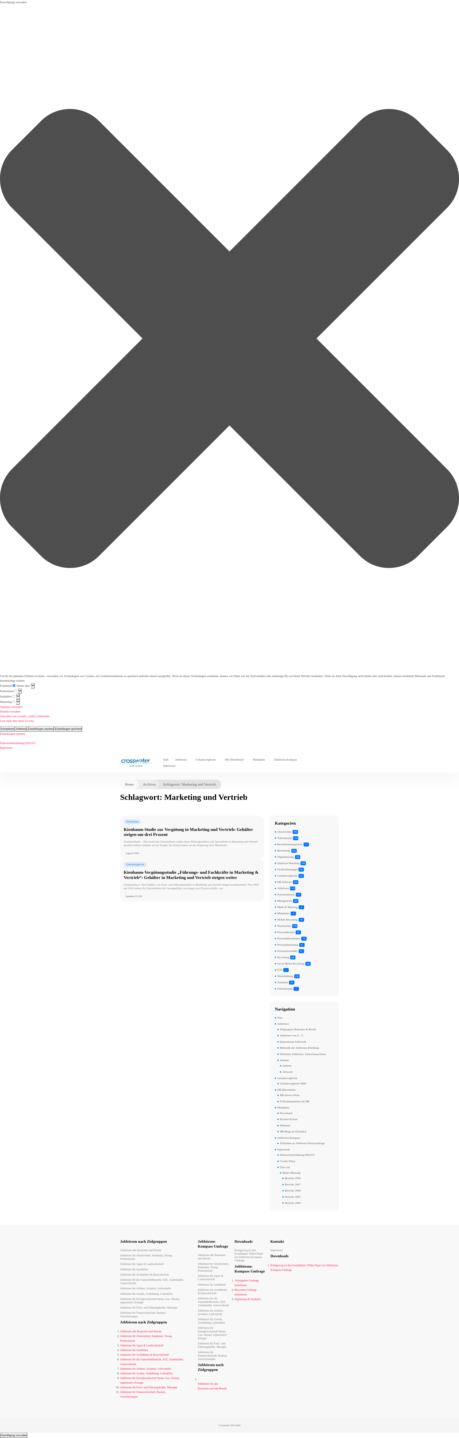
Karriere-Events (288, 1119)
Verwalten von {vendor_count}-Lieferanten (24, 716)
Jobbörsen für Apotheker (134, 1269)
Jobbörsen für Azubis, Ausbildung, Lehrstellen (146, 1293)
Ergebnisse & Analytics (248, 1299)
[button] (229, 339)
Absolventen (284, 831)
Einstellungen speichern (68, 728)
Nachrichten (132, 821)
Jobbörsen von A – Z (291, 1035)
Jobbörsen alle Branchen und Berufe (140, 1250)
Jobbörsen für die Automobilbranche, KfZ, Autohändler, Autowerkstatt (152, 1281)
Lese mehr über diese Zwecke (17, 720)
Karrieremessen (286, 894)
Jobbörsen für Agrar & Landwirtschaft (141, 1264)
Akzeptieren (7, 728)
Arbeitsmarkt (284, 838)
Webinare (285, 1125)
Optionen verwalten (11, 706)
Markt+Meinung (291, 1172)
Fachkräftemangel (287, 869)
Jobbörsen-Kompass (285, 759)
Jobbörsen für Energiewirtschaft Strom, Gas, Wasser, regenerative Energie (150, 1300)
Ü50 (279, 969)
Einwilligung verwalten (13, 1435)
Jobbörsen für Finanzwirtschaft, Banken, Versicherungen (143, 1314)
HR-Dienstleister (234, 759)
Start (165, 759)
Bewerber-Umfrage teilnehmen (246, 1292)
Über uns (285, 1167)
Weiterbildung (285, 976)
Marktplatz (259, 759)
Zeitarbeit (282, 982)
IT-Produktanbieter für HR (294, 1101)
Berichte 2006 (293, 1190)
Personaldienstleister (288, 938)
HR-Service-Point (289, 1095)
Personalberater (286, 932)
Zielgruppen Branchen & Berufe (298, 1029)
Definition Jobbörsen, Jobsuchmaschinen (303, 1054)
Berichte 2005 (293, 1196)
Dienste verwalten (10, 711)
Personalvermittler (287, 951)
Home (129, 784)
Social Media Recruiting (290, 963)
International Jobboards (293, 1041)
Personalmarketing (287, 944)
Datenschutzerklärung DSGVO (18, 743)
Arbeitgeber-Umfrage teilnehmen (247, 1283)
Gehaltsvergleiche (206, 759)
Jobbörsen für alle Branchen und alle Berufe (212, 1386)
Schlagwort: (189, 784)
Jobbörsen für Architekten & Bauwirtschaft (144, 1274)
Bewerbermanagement (289, 844)
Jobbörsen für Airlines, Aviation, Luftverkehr (145, 1288)
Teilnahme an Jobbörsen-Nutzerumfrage (302, 1143)
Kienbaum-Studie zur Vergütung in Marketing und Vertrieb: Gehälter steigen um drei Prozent (188, 832)
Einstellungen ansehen (40, 728)
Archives (149, 784)
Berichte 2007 (293, 1184)
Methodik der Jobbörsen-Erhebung (299, 1047)
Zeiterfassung (284, 988)
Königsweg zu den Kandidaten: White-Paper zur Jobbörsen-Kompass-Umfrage (249, 1255)
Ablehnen (21, 728)
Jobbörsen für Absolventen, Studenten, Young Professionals (146, 1257)
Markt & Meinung (287, 907)
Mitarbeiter (283, 913)
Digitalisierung (285, 856)
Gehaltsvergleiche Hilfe (293, 1083)
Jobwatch (287, 1071)
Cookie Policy (288, 1161)
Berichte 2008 (293, 1178)
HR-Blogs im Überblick (293, 1131)
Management (284, 900)
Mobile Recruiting (287, 919)
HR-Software (284, 882)
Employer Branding (288, 863)
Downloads (286, 1113)
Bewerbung (283, 850)
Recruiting (283, 957)
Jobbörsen (181, 759)
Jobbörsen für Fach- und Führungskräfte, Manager (148, 1307)
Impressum (6, 747)
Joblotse (284, 1060)
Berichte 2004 (293, 1203)
